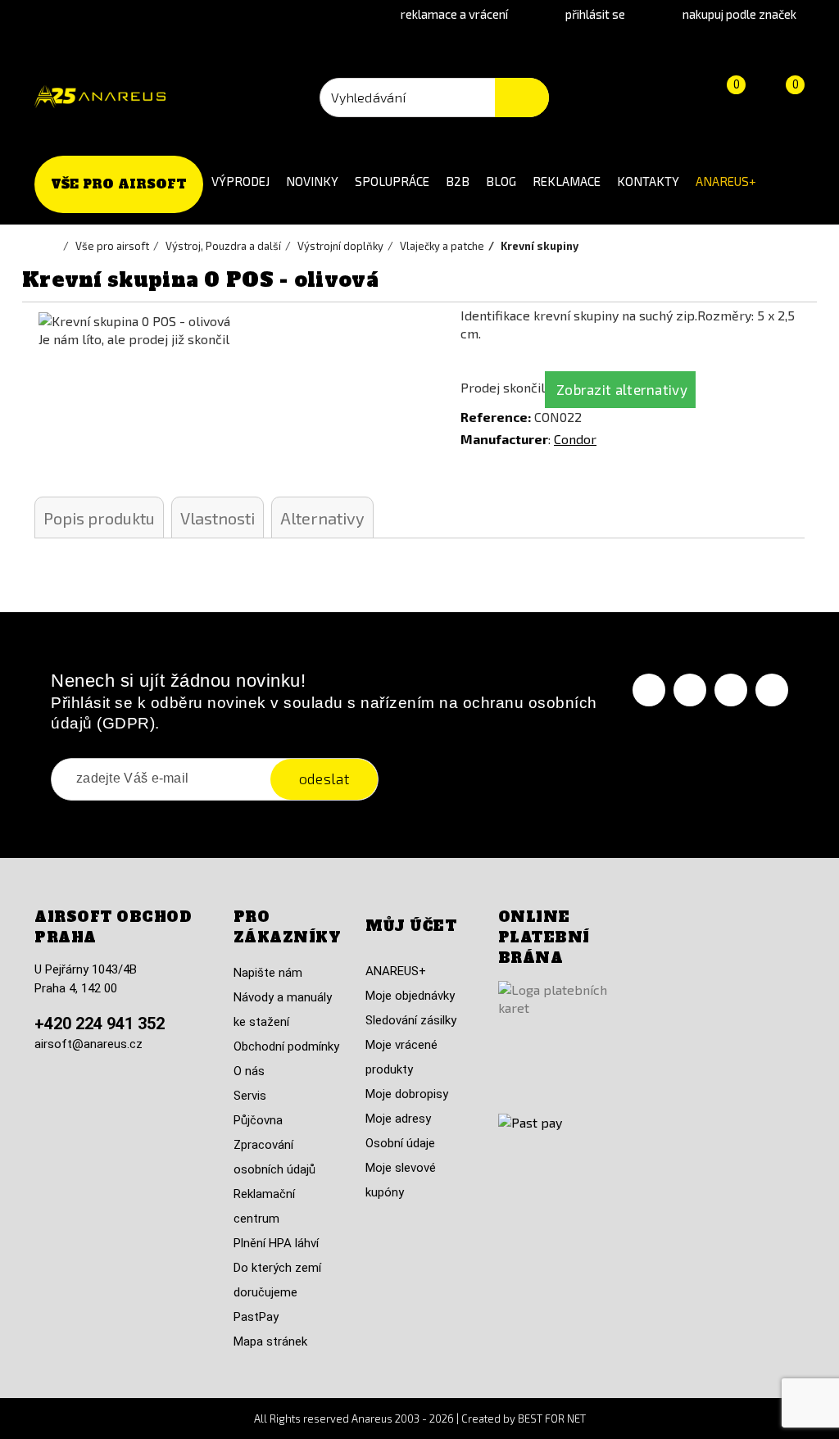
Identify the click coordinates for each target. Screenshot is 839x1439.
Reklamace (567, 181)
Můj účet (410, 926)
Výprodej (240, 181)
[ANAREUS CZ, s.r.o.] (100, 97)
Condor (575, 439)
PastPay (256, 1317)
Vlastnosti (217, 518)
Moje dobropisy (406, 1094)
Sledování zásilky (410, 1020)
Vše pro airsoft (119, 184)
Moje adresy (398, 1118)
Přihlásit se (595, 14)
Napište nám (268, 972)
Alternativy (322, 518)
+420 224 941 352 (99, 1023)
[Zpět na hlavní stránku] (55, 245)
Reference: (495, 416)
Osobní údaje (400, 1143)
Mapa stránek (270, 1341)
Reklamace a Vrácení (454, 14)
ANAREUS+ (726, 181)
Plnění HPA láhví (276, 1243)
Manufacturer (504, 439)
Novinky (312, 181)
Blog (501, 181)
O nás (249, 1071)
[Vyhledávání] (522, 97)
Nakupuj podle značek (739, 14)
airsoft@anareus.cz (88, 1044)
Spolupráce (392, 181)
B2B (457, 181)
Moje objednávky (410, 995)
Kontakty (648, 181)
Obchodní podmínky (286, 1046)
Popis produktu (99, 518)
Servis (250, 1095)
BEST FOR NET (552, 1418)
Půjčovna (258, 1120)
